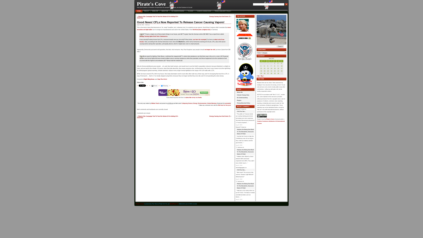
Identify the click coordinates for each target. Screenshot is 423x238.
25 (261, 73)
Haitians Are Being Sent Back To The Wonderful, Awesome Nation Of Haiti (245, 131)
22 (275, 71)
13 (268, 68)
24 (281, 71)
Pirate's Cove (151, 4)
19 (264, 71)
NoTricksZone (197, 29)
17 (281, 68)
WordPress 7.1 (174, 204)
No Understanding (178, 11)
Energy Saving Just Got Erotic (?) (219, 16)
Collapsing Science (187, 103)
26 (264, 73)
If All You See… (241, 111)
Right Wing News (149, 79)
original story (206, 29)
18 (261, 71)
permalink (228, 103)
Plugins (190, 11)
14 (271, 68)
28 (271, 73)
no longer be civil (210, 49)
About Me (164, 11)
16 (278, 68)
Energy (195, 103)
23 (278, 71)
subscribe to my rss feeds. (193, 97)
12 (264, 68)
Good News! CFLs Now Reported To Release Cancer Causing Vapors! (180, 22)
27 (268, 73)
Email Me (155, 11)
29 (275, 73)
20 (268, 71)
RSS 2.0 (146, 11)
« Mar (258, 76)
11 (261, 68)
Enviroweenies (202, 103)
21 (271, 71)
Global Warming (212, 103)
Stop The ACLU (162, 79)
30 (278, 73)
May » (262, 76)
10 (281, 66)
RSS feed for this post (224, 105)
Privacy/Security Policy (223, 11)
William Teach (155, 103)
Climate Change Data (204, 11)
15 (275, 68)
